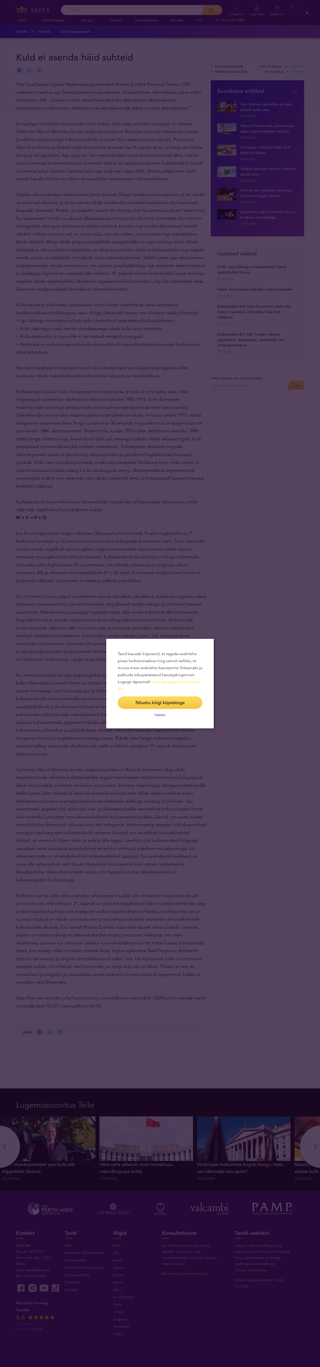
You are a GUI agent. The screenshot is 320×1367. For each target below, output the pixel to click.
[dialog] (160, 683)
